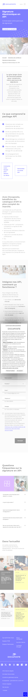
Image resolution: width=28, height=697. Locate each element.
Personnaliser (10, 370)
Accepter (20, 370)
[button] (25, 694)
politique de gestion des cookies (10, 368)
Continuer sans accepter (13, 325)
